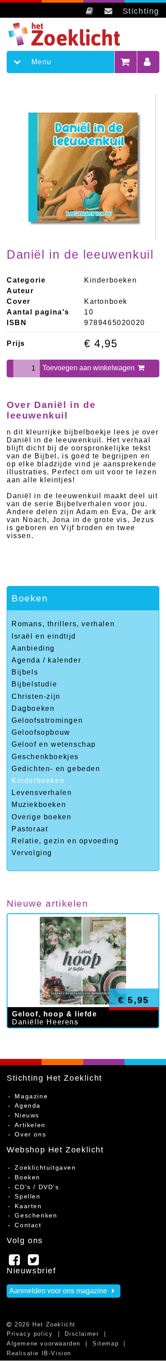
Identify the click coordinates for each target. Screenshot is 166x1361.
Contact (28, 1225)
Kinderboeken (38, 780)
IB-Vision (56, 1353)
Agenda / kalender (46, 660)
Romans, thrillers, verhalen (63, 624)
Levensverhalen (42, 792)
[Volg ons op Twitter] (34, 1262)
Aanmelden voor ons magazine (59, 1291)
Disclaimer (82, 1333)
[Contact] (109, 11)
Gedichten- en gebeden (56, 768)
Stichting (141, 11)
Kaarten (28, 1206)
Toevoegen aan (89, 368)
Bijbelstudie (34, 684)
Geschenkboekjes (45, 756)
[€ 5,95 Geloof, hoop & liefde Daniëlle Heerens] (83, 1037)
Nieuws (27, 1115)
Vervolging (32, 853)
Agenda (28, 1105)
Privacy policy (30, 1333)
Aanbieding (33, 648)
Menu (40, 62)
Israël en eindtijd (44, 636)
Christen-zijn (36, 696)
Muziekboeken (39, 804)
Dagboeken (33, 708)
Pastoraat (30, 829)
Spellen (27, 1196)
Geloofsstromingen (47, 720)
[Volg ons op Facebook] (15, 1262)
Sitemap (106, 1343)
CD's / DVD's (37, 1186)
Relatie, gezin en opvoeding (65, 841)
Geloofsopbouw (41, 732)
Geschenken (36, 1215)
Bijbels (25, 672)
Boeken (30, 598)
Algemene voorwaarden (44, 1343)
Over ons (30, 1134)
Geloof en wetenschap (54, 744)
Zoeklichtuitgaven (45, 1167)
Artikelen (30, 1124)
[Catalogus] (90, 11)
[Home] (71, 34)
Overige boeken (41, 817)
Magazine (31, 1096)
